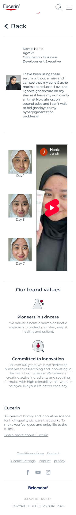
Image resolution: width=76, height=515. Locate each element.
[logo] (11, 7)
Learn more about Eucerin (26, 435)
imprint (45, 461)
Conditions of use (30, 453)
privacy (59, 461)
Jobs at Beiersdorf (38, 498)
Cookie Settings (23, 461)
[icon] (27, 472)
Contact (53, 453)
